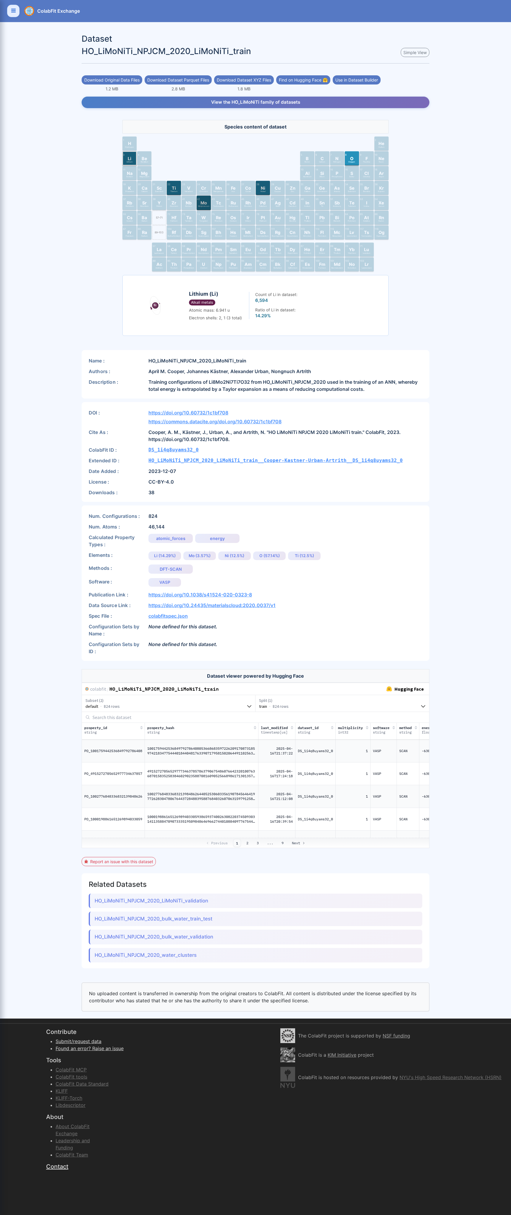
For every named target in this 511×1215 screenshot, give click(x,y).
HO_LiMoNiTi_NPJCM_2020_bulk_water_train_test (153, 919)
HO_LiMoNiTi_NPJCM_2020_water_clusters (146, 955)
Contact (57, 1166)
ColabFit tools (71, 1077)
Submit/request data (78, 1041)
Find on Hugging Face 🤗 (303, 79)
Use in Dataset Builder (356, 79)
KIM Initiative (342, 1055)
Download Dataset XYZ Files (244, 79)
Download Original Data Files (112, 79)
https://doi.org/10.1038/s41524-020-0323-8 (200, 595)
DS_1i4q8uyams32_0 (173, 450)
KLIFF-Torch (69, 1098)
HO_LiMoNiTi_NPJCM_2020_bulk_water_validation (154, 937)
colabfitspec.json (168, 616)
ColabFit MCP (71, 1070)
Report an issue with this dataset (121, 861)
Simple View (415, 52)
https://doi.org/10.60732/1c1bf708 (188, 413)
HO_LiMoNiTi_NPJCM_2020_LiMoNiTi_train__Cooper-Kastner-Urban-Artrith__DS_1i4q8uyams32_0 (275, 460)
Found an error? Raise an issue (90, 1048)
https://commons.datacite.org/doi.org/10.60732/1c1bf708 (215, 421)
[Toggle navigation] (13, 11)
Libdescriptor (70, 1105)
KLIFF (62, 1091)
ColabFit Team (72, 1155)
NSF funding (396, 1036)
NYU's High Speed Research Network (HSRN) (451, 1077)
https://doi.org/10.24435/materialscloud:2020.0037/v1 (212, 605)
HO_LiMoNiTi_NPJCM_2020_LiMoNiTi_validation (151, 901)
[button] (129, 143)
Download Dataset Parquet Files (178, 79)
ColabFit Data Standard (82, 1084)
